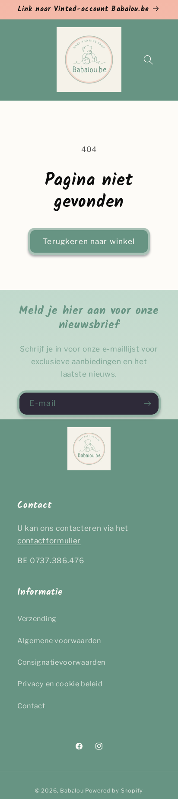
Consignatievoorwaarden (61, 662)
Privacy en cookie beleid (60, 683)
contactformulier (49, 540)
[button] (148, 60)
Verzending (37, 618)
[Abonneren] (148, 403)
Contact (31, 705)
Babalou (72, 790)
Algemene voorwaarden (59, 640)
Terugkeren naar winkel (89, 241)
